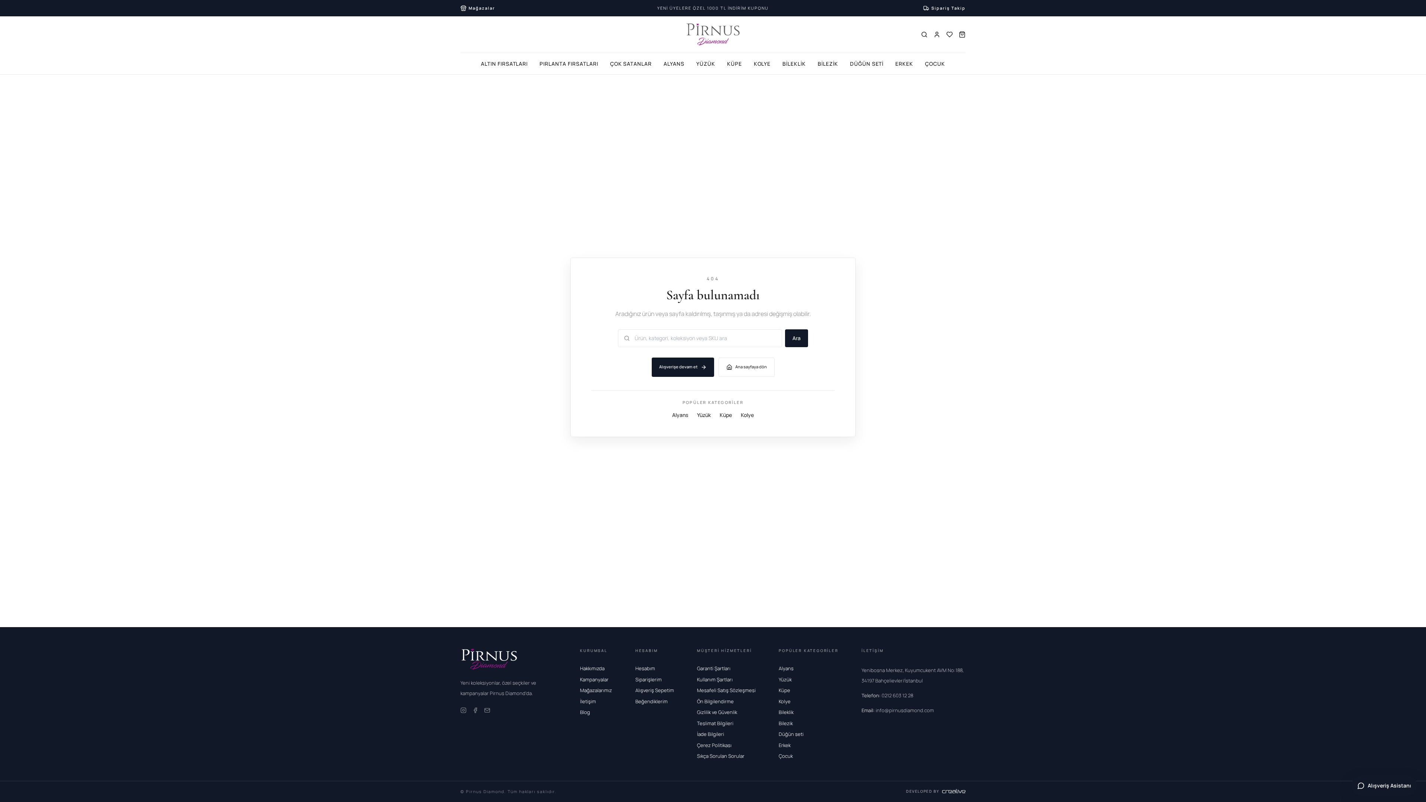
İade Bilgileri (710, 734)
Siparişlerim (648, 679)
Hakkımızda (592, 668)
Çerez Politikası (714, 745)
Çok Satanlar (631, 63)
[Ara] (924, 34)
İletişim (588, 701)
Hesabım (645, 668)
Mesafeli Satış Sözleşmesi (726, 690)
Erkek (904, 63)
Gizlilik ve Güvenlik (717, 712)
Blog (585, 712)
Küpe (734, 63)
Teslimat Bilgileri (715, 723)
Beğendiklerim (651, 701)
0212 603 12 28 (887, 695)
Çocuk (935, 63)
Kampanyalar (594, 679)
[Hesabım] (937, 34)
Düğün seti (791, 734)
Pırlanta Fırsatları (569, 63)
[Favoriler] (949, 34)
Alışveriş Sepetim (654, 690)
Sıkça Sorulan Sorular (721, 756)
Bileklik (794, 63)
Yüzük (705, 63)
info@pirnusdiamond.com (898, 710)
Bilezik (828, 63)
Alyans (674, 63)
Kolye (762, 63)
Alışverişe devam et (678, 366)
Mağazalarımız (596, 690)
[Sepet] (962, 34)
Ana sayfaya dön (751, 366)
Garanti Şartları (713, 668)
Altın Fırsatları (504, 63)
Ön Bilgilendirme (715, 701)
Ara (796, 338)
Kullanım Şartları (715, 679)
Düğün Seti (867, 63)
